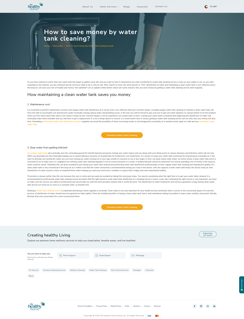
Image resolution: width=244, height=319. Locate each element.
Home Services (108, 7)
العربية (213, 6)
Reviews (157, 306)
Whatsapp (140, 255)
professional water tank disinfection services (61, 121)
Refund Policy (116, 306)
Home (47, 46)
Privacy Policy (101, 306)
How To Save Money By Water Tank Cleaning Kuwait (89, 46)
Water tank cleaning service (49, 190)
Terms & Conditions (85, 306)
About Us (87, 7)
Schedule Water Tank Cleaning (122, 135)
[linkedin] (214, 306)
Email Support (105, 255)
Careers (147, 306)
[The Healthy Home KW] (35, 6)
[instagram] (201, 306)
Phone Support (69, 255)
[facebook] (194, 306)
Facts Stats (58, 46)
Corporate (142, 7)
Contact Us (161, 6)
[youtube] (207, 306)
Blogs (127, 7)
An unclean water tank (37, 153)
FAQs (127, 306)
